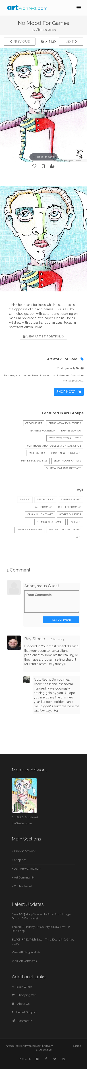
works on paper (70, 514)
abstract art (46, 499)
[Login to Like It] (34, 166)
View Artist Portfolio (45, 336)
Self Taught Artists (67, 460)
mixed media (37, 453)
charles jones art (29, 529)
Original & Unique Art (66, 453)
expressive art (71, 499)
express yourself (42, 430)
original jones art (40, 514)
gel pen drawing (69, 507)
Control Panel (23, 886)
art (78, 537)
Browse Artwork (24, 851)
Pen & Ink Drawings (34, 460)
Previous (21, 41)
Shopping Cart (26, 995)
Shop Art (20, 860)
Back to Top (24, 986)
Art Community (24, 877)
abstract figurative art (64, 529)
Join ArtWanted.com (27, 868)
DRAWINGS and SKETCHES (64, 423)
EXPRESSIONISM (71, 430)
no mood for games (50, 522)
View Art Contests (24, 961)
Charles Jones (46, 30)
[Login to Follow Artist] (52, 166)
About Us (23, 1003)
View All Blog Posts (25, 952)
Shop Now (66, 391)
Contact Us (24, 1021)
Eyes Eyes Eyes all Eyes (65, 438)
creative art (33, 423)
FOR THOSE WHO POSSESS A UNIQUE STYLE (54, 445)
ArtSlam (48, 1045)
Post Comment (61, 619)
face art (75, 522)
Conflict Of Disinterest (25, 817)
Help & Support (26, 1012)
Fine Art (25, 499)
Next (70, 41)
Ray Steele (34, 638)
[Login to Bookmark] (43, 166)
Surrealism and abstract (63, 468)
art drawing (43, 507)
